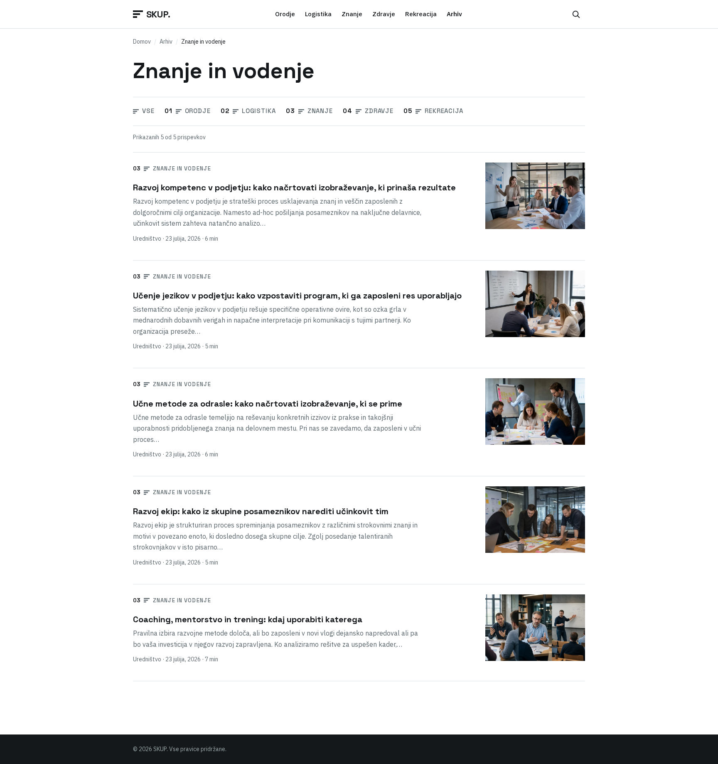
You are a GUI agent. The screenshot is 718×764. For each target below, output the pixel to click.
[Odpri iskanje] (576, 14)
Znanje (352, 14)
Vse (148, 111)
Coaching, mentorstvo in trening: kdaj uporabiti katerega (247, 619)
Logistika (318, 14)
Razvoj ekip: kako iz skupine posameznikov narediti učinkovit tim (261, 511)
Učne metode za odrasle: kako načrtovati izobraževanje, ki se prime (267, 403)
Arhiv (166, 41)
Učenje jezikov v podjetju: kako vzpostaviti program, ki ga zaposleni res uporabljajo (297, 295)
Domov (142, 41)
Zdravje (383, 14)
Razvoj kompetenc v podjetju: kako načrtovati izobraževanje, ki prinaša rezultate (294, 187)
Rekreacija (421, 14)
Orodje (285, 14)
